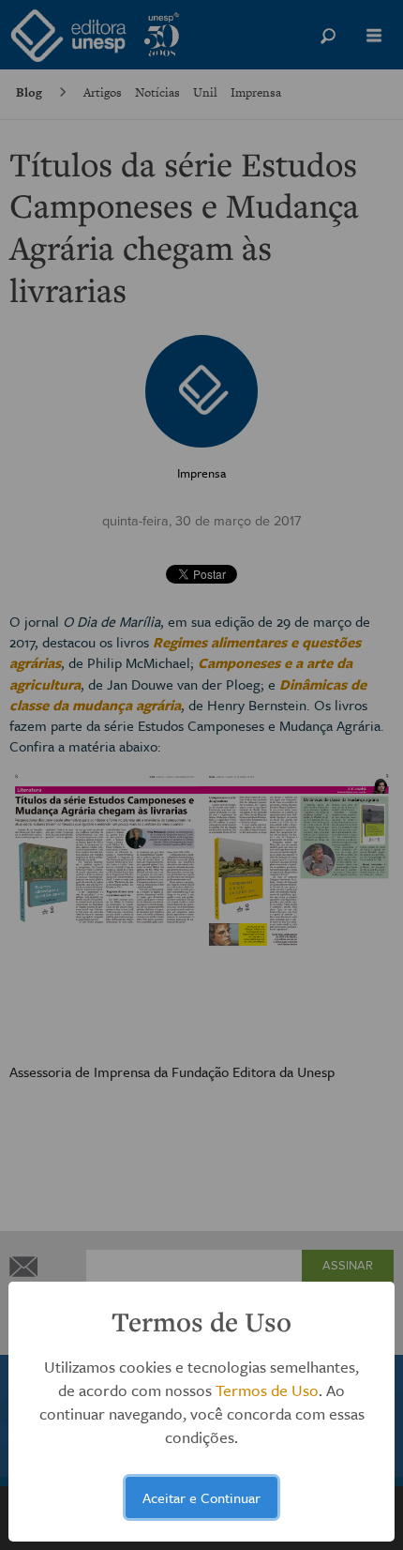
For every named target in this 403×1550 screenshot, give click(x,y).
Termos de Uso (267, 1390)
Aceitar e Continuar (201, 1497)
